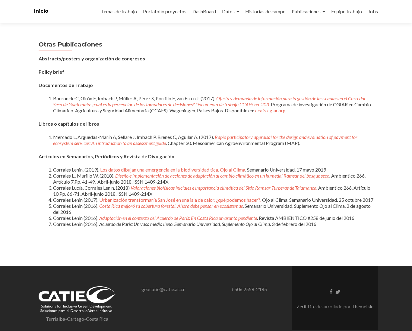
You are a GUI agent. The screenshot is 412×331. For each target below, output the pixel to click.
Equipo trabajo (346, 11)
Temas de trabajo (119, 11)
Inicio (41, 11)
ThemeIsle (362, 306)
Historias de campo (265, 11)
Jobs (373, 11)
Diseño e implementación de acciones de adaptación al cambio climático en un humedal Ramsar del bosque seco (222, 175)
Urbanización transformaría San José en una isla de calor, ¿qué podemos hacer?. (180, 200)
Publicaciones (306, 11)
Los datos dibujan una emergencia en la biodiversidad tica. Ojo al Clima (172, 169)
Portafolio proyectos (164, 11)
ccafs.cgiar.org (270, 110)
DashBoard (204, 11)
